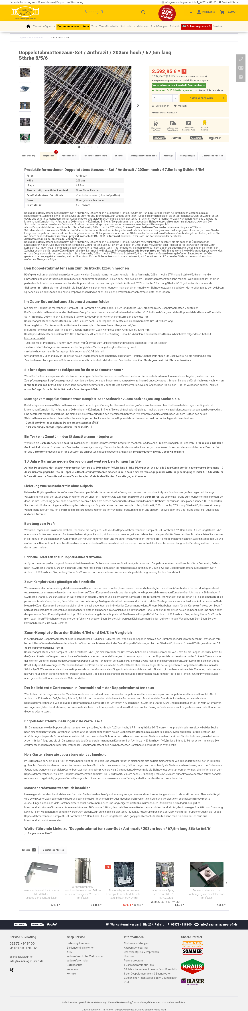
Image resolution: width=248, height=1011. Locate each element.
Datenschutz (74, 964)
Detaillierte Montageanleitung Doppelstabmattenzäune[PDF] (62, 422)
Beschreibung (28, 156)
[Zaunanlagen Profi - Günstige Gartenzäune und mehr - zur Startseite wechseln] (25, 13)
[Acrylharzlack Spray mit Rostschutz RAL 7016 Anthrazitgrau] (165, 874)
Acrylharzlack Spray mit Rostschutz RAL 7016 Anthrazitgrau (165, 894)
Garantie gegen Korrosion (131, 476)
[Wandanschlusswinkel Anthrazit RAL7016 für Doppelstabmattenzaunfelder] (41, 874)
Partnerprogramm (134, 960)
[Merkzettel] (189, 12)
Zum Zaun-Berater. (56, 623)
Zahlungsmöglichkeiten (80, 947)
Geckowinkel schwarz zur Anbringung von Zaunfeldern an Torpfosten (206, 894)
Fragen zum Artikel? (39, 833)
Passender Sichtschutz (95, 156)
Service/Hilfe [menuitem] (228, 2)
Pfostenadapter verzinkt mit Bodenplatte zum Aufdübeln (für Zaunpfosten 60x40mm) (123, 894)
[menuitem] (115, 12)
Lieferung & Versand (78, 943)
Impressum (73, 969)
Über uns (129, 956)
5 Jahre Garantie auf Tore (139, 964)
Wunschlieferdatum (211, 90)
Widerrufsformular (77, 960)
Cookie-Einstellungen (136, 943)
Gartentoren (152, 496)
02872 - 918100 (208, 2)
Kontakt (71, 973)
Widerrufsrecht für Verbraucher (85, 956)
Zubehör (119, 156)
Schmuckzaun (62, 736)
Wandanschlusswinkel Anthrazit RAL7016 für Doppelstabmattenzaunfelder (41, 894)
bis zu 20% (195, 80)
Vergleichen (162, 105)
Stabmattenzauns (166, 501)
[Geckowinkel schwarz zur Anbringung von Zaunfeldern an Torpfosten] (206, 874)
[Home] (28, 26)
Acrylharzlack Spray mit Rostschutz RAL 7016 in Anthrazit (85, 236)
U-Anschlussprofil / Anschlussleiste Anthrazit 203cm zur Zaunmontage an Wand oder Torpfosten (82, 892)
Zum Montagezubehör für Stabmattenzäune (164, 360)
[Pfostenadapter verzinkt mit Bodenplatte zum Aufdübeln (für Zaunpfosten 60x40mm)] (124, 874)
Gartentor (46, 443)
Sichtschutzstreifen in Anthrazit (168, 221)
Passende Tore (69, 156)
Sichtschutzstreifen (36, 287)
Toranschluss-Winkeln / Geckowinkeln (156, 451)
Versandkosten (116, 1002)
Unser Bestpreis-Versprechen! (141, 952)
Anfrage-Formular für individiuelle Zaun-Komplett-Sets (65, 389)
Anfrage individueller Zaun (144, 156)
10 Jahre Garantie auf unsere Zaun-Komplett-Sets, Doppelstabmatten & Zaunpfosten (150, 971)
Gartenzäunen (130, 496)
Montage (168, 156)
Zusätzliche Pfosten (212, 156)
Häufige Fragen (187, 156)
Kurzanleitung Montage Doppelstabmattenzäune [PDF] (59, 427)
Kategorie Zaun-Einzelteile (63, 250)
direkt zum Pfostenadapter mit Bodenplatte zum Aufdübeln (137, 250)
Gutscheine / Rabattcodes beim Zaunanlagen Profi (150, 980)
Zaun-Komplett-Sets (177, 467)
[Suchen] (143, 12)
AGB (69, 952)
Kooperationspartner (136, 947)
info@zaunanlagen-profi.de (41, 384)
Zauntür (68, 443)
